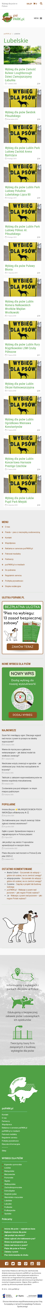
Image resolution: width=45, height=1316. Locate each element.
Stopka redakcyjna (13, 586)
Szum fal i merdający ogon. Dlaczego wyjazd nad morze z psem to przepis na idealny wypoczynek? (21, 738)
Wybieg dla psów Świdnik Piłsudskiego (20, 114)
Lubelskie (8, 1200)
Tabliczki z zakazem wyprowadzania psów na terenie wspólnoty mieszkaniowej (22, 779)
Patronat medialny (13, 554)
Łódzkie (7, 1168)
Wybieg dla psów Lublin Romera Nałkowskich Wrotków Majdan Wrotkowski (19, 307)
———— (5, 1147)
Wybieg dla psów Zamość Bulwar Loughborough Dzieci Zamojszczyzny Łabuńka (20, 75)
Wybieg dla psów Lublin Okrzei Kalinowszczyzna (19, 385)
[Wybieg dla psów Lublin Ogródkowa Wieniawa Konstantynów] (22, 405)
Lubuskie (8, 1204)
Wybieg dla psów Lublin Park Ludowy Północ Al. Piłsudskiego (22, 230)
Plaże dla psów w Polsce (15, 1248)
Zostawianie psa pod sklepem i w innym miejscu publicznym (19, 790)
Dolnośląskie (9, 1191)
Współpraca (10, 543)
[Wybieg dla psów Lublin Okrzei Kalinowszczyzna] (22, 369)
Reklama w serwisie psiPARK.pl (19, 548)
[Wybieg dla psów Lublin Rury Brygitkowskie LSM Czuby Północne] (22, 330)
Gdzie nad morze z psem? (16, 1245)
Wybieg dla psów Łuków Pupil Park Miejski (19, 499)
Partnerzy (9, 559)
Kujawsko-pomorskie (13, 1164)
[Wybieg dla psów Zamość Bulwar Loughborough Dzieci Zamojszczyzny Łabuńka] (22, 55)
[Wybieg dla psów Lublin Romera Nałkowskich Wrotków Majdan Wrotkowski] (22, 287)
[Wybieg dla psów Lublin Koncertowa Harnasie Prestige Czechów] (22, 444)
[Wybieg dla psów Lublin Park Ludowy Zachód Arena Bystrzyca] (22, 133)
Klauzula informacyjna (11, 1144)
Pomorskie (8, 1178)
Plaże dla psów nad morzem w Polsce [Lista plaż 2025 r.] (21, 854)
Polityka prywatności (14, 581)
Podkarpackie (9, 1210)
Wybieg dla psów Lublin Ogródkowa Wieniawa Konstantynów (19, 423)
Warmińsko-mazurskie (13, 1197)
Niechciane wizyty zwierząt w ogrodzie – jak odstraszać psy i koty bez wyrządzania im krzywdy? (21, 766)
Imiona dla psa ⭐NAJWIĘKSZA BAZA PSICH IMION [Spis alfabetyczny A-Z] (22, 811)
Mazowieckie (9, 1174)
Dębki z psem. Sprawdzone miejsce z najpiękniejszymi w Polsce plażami (18, 833)
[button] (36, 18)
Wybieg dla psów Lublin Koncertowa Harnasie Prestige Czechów (19, 462)
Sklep (29, 4)
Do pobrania (10, 570)
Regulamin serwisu (13, 575)
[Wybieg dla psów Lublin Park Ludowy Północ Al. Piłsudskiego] (22, 212)
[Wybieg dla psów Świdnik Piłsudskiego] (22, 98)
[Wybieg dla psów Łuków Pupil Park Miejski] (22, 484)
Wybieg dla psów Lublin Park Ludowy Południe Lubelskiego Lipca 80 (22, 190)
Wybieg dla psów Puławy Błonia (20, 267)
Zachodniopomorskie (13, 1187)
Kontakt (8, 537)
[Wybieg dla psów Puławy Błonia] (22, 251)
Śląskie (7, 1181)
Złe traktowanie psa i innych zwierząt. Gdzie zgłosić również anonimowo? (21, 822)
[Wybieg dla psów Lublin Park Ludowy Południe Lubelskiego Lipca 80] (22, 173)
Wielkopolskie (10, 1184)
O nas (7, 527)
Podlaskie (8, 1207)
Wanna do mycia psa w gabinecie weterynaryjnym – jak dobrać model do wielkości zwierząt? (18, 752)
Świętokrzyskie (10, 1194)
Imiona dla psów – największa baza (19, 1229)
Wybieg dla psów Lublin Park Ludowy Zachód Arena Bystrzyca (22, 151)
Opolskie (7, 1214)
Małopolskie (9, 1171)
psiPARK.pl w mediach (15, 564)
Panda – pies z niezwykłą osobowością (22, 532)
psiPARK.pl (12, 890)
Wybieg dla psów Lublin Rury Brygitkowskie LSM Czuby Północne (22, 348)
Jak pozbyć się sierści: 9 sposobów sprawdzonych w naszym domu (17, 844)
